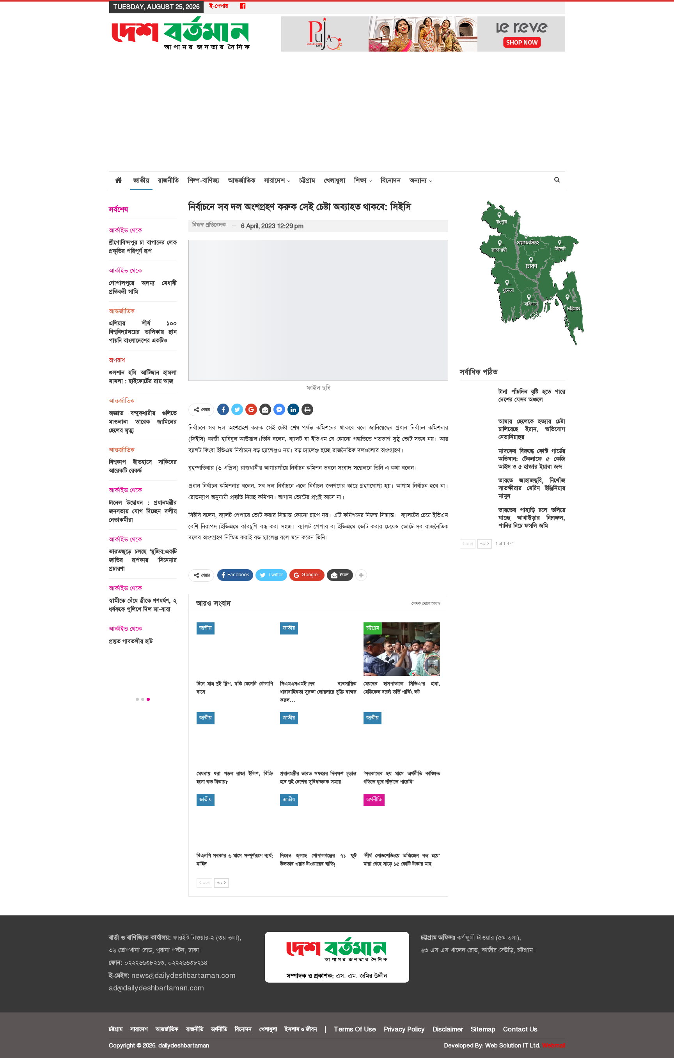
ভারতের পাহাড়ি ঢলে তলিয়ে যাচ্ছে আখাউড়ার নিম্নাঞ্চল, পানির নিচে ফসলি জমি (531, 518)
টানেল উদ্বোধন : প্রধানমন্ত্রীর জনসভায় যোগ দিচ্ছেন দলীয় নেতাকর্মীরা (143, 511)
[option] (143, 438)
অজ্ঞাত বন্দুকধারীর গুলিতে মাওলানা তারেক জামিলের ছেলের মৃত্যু (143, 421)
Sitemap (483, 1029)
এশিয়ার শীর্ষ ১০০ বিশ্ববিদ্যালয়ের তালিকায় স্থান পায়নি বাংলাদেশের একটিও (143, 332)
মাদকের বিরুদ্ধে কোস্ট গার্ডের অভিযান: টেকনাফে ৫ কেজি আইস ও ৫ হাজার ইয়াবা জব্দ (531, 459)
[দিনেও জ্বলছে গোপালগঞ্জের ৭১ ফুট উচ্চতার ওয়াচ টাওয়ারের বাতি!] (318, 820)
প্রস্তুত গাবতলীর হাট (131, 641)
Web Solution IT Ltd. (513, 1045)
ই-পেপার (218, 6)
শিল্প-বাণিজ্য (203, 180)
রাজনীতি (168, 180)
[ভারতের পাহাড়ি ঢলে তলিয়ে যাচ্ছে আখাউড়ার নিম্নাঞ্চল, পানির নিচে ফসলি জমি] (476, 518)
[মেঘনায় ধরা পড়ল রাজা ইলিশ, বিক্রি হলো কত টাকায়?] (235, 739)
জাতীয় (141, 180)
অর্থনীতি (374, 799)
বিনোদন (391, 180)
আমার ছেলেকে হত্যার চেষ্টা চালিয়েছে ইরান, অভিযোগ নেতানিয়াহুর (531, 429)
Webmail (553, 1045)
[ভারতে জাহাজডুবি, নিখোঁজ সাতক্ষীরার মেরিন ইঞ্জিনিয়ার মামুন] (476, 489)
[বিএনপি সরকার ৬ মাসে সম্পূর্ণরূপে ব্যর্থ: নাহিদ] (235, 820)
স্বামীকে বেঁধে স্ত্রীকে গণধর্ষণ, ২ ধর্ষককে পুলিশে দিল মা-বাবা (143, 605)
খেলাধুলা (334, 180)
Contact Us (520, 1029)
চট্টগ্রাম (307, 180)
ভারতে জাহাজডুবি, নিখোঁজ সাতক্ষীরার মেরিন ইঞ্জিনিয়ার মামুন (531, 488)
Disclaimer (448, 1029)
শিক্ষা (360, 180)
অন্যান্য (418, 180)
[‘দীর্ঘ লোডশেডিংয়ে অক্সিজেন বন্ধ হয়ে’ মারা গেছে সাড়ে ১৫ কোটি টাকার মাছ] (402, 820)
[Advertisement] (337, 112)
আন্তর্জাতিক (241, 180)
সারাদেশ (274, 180)
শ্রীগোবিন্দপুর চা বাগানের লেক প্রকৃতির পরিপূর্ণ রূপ (143, 246)
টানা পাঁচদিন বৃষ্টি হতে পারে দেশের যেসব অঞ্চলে (531, 396)
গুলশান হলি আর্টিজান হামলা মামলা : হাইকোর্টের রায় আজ (143, 376)
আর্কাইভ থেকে (125, 231)
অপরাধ (117, 360)
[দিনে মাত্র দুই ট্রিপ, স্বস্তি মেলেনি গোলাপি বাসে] (235, 649)
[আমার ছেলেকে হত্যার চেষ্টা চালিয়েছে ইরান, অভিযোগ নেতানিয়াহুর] (476, 430)
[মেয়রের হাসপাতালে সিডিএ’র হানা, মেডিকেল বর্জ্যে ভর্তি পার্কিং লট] (402, 649)
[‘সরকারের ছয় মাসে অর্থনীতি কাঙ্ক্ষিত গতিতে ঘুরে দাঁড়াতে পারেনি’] (402, 739)
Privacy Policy (404, 1029)
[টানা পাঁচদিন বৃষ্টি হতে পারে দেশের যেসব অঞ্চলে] (476, 400)
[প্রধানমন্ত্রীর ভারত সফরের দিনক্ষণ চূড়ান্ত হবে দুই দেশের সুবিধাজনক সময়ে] (318, 739)
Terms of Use (355, 1029)
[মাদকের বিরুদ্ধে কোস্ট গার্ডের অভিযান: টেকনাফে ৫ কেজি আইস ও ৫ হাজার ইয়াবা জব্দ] (476, 459)
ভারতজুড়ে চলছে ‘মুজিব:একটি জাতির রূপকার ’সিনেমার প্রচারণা (143, 560)
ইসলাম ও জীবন (301, 1029)
